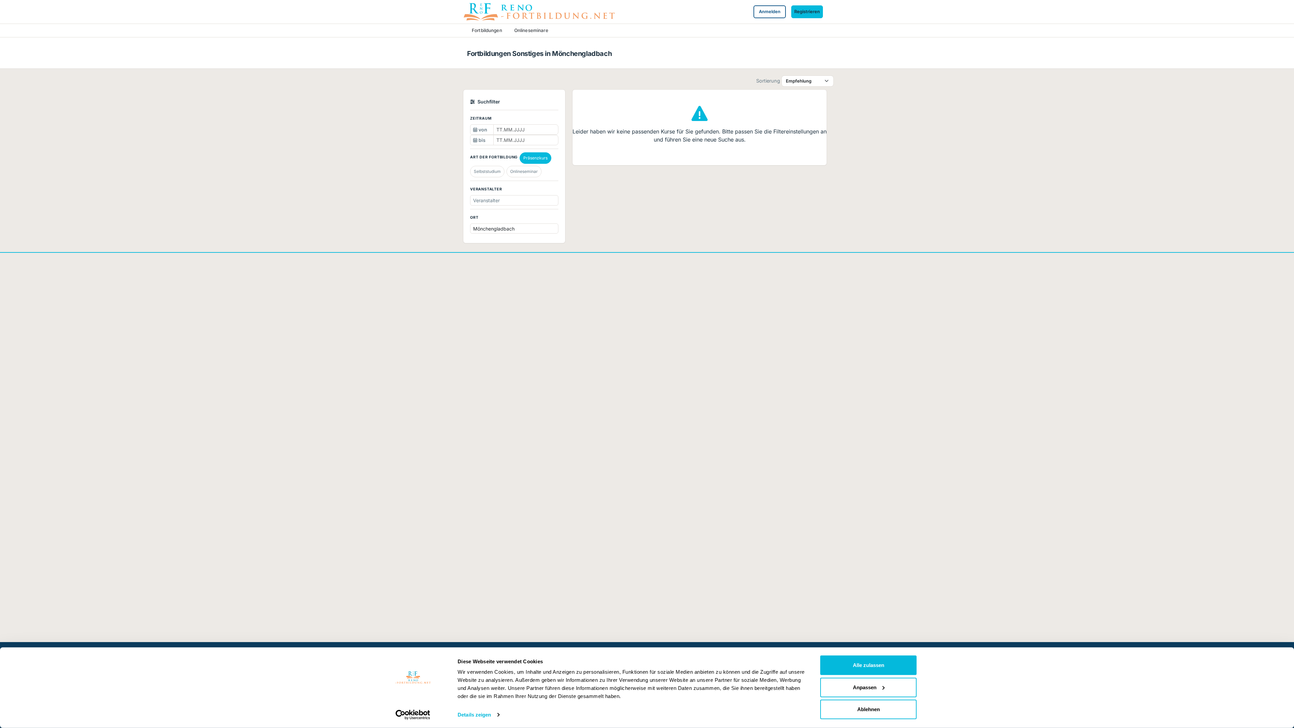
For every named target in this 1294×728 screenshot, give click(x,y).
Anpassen (864, 687)
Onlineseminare (531, 30)
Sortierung (768, 81)
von (482, 129)
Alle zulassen (868, 665)
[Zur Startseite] (539, 11)
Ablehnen (868, 709)
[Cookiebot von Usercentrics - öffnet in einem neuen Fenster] (412, 715)
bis (481, 140)
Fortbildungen (487, 30)
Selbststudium (487, 171)
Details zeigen (474, 715)
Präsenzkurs (535, 157)
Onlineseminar (524, 171)
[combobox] (527, 200)
